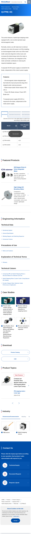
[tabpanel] (15, 428)
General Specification (8, 233)
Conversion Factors (8, 239)
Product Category (16, 499)
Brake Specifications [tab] (26, 114)
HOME (3, 499)
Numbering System (7, 230)
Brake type (16, 503)
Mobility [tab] (24, 416)
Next (19, 403)
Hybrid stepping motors (7, 503)
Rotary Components (6, 501)
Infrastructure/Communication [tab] (11, 416)
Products (8, 499)
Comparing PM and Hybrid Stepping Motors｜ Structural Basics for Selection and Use (14, 274)
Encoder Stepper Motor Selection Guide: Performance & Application (13, 284)
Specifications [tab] (4, 114)
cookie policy (16, 516)
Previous (13, 403)
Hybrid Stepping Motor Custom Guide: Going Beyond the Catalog (16, 279)
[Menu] (29, 2)
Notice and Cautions (8, 250)
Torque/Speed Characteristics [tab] (15, 114)
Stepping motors (15, 501)
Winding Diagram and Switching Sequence (13, 236)
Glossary (5, 262)
